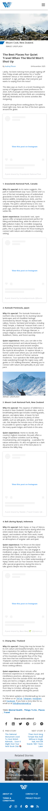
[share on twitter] (20, 723)
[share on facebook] (6, 723)
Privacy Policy (33, 798)
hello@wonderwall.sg (22, 703)
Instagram (37, 698)
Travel (7, 712)
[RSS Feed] (37, 806)
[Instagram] (16, 806)
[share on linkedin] (13, 723)
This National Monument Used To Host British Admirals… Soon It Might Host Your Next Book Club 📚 (13, 739)
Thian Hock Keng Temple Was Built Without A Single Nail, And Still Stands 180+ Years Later (35, 739)
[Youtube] (32, 806)
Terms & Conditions (9, 799)
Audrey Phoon (10, 66)
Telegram (27, 698)
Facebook (10, 701)
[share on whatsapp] (35, 723)
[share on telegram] (28, 723)
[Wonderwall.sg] (7, 4)
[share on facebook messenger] (42, 723)
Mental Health (15, 710)
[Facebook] (21, 806)
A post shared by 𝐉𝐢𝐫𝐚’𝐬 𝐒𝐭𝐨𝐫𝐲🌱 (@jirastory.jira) (24, 631)
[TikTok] (10, 806)
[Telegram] (26, 806)
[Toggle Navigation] (43, 5)
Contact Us (32, 794)
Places (41, 710)
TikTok (19, 698)
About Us (7, 794)
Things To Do (30, 710)
